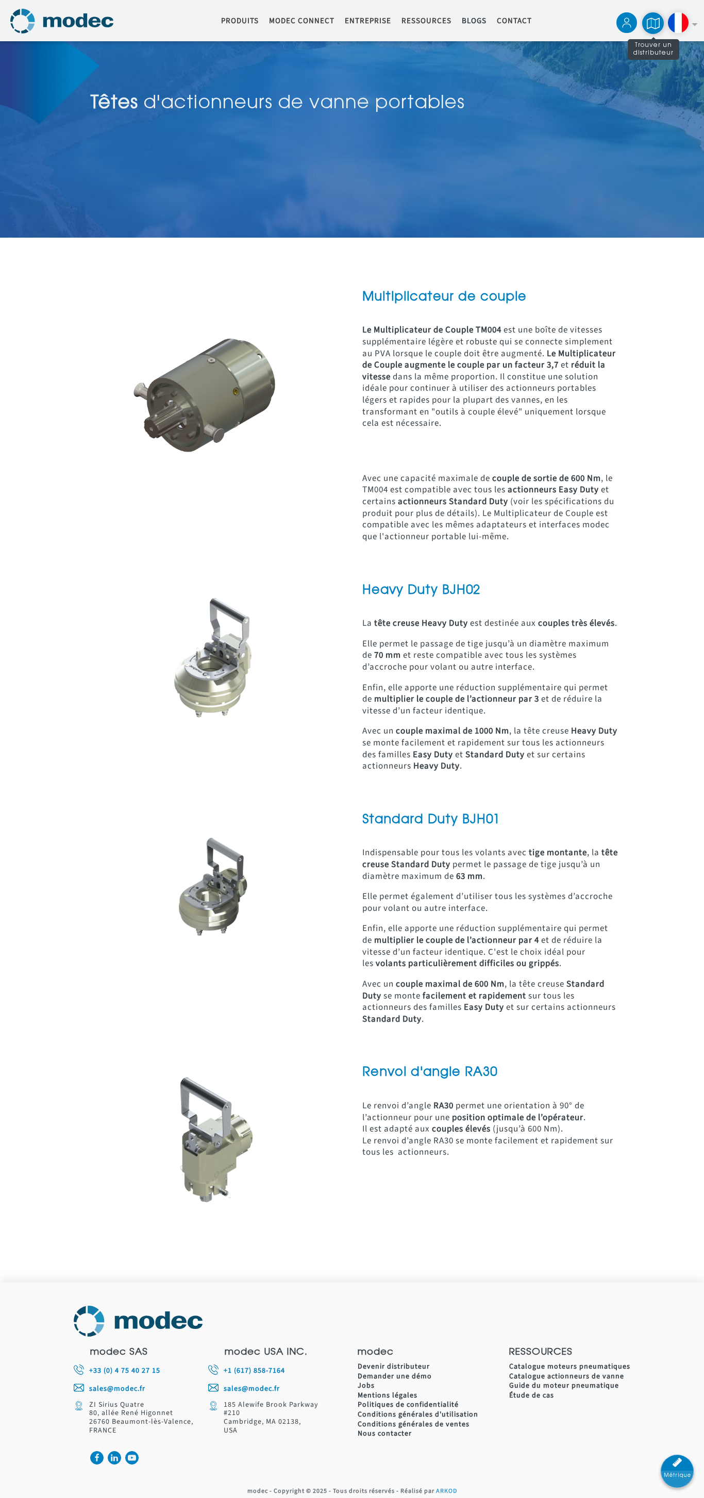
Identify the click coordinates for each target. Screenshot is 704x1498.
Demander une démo (395, 1377)
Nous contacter (385, 1434)
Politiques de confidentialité (408, 1405)
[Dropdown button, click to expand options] (682, 24)
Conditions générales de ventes (414, 1424)
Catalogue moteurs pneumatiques (569, 1367)
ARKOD (446, 1491)
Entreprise (368, 21)
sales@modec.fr (117, 1389)
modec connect (301, 21)
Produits (240, 21)
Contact (514, 21)
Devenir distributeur (394, 1367)
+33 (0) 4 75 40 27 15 (124, 1371)
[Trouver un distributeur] (653, 23)
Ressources (426, 21)
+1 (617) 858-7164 (254, 1371)
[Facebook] (97, 1457)
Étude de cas (531, 1396)
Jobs (366, 1386)
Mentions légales (387, 1396)
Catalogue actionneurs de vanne (566, 1377)
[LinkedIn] (114, 1457)
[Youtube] (132, 1457)
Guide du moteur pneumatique (564, 1386)
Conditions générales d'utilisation (418, 1415)
